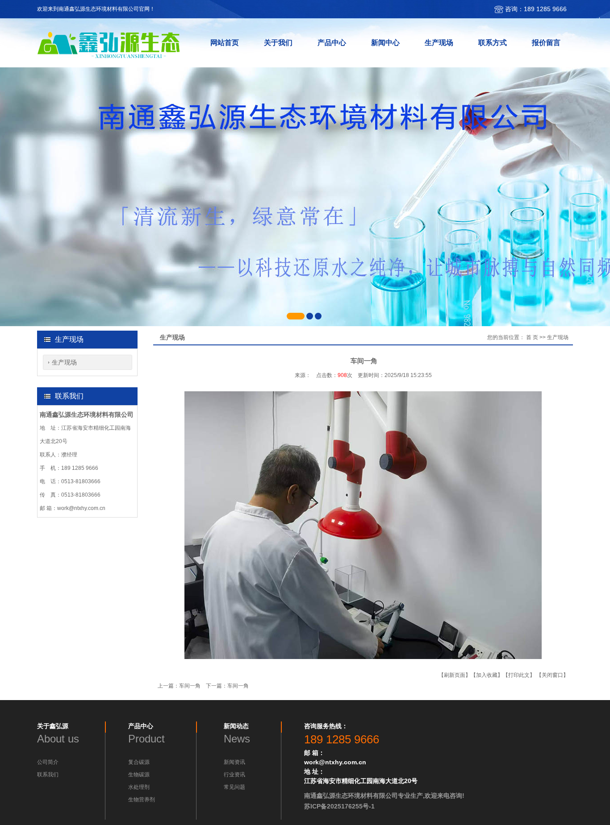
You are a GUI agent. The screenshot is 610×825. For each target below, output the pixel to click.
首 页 (532, 337)
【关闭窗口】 (552, 675)
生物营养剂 (141, 799)
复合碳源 (139, 762)
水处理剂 (139, 787)
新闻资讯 (234, 762)
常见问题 (234, 787)
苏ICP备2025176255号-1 (339, 806)
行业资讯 (234, 774)
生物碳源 (139, 774)
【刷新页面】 (455, 675)
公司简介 (47, 762)
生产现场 (64, 362)
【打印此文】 (519, 675)
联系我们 (47, 774)
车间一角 (190, 686)
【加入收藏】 (487, 675)
